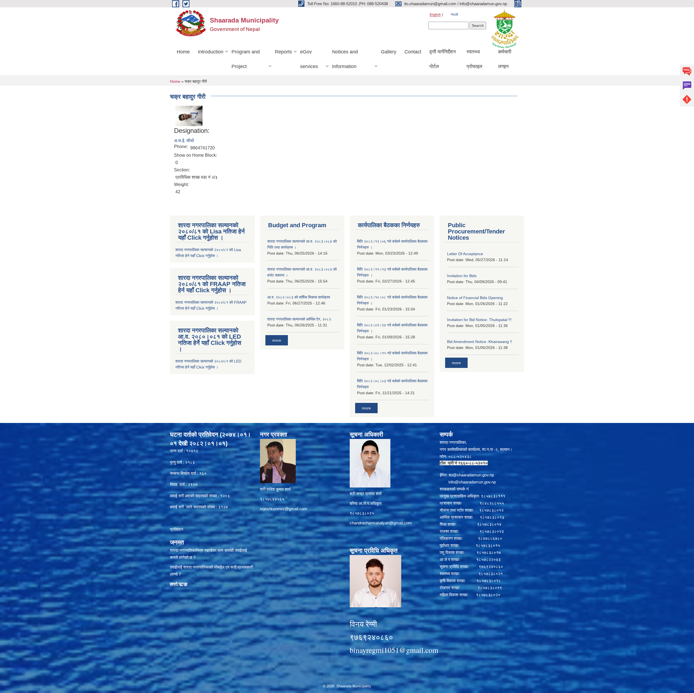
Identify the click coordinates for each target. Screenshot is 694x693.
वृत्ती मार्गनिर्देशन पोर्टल (442, 59)
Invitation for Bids (462, 276)
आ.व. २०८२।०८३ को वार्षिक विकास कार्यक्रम (298, 297)
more (276, 340)
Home (183, 51)
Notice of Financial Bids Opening (475, 298)
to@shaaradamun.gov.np (471, 475)
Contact (412, 51)
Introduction (210, 51)
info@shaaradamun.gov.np (472, 482)
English (435, 15)
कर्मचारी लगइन (504, 59)
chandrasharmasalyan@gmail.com (381, 523)
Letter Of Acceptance (465, 254)
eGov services (309, 59)
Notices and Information (345, 59)
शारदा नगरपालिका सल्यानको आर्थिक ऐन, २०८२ (299, 319)
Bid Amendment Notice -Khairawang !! (479, 341)
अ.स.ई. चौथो (184, 140)
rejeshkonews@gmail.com (283, 508)
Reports (283, 51)
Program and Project (246, 59)
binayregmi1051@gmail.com (394, 650)
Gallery (388, 51)
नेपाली (454, 15)
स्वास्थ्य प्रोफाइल (474, 59)
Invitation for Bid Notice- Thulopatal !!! (479, 319)
